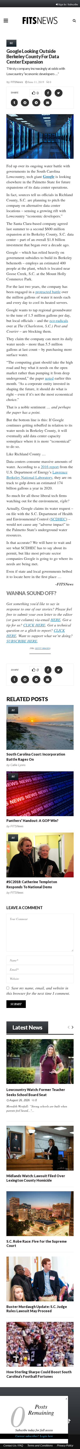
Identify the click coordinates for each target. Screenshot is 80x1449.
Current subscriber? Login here (34, 1436)
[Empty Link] (68, 1027)
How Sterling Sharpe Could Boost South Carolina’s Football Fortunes (38, 1374)
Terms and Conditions (40, 1445)
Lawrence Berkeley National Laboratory (36, 474)
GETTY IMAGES (42, 648)
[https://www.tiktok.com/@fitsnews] (68, 1421)
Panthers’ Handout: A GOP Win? (32, 820)
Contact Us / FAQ (13, 1445)
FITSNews (17, 82)
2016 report (50, 466)
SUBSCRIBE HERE (21, 641)
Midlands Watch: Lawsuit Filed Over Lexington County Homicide (35, 1178)
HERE (55, 619)
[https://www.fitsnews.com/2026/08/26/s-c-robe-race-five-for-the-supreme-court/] (40, 1213)
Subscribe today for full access (34, 1430)
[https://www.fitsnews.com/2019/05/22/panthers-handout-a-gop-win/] (40, 793)
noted (49, 378)
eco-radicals (58, 320)
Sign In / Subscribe (68, 4)
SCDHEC (58, 518)
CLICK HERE (34, 625)
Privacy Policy (65, 1445)
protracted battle (48, 291)
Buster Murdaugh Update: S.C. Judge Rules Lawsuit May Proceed (36, 1309)
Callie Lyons (18, 765)
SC (11, 43)
